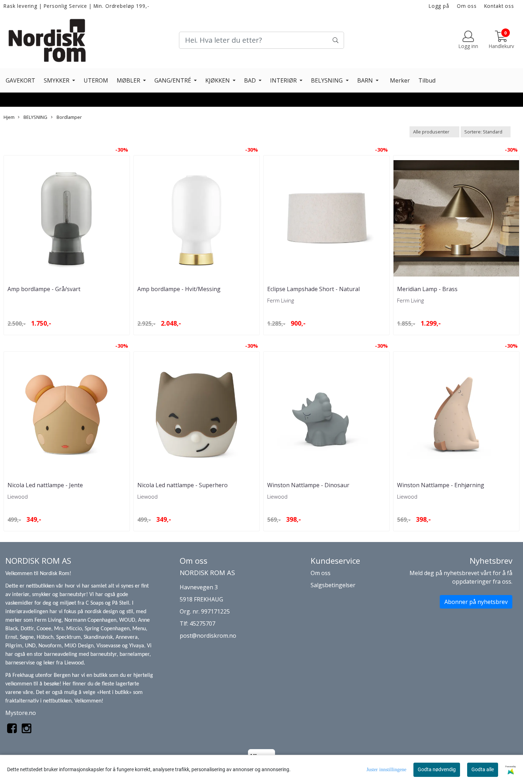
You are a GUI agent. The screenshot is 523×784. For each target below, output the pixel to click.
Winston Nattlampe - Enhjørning (440, 485)
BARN (365, 80)
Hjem (9, 117)
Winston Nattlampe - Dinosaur (308, 485)
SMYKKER (57, 80)
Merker (400, 80)
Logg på (439, 5)
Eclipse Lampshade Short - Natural (313, 289)
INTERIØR (284, 80)
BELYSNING (327, 80)
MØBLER (129, 80)
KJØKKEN (218, 80)
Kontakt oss (499, 5)
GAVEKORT (20, 80)
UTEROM (96, 80)
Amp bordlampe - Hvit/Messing (179, 289)
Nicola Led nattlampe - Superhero (182, 485)
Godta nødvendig (437, 769)
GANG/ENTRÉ (173, 80)
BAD (250, 80)
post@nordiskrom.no (208, 636)
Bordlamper (69, 117)
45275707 (202, 623)
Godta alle (482, 769)
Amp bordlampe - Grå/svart (43, 289)
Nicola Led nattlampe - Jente (45, 485)
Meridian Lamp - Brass (427, 289)
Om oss (467, 5)
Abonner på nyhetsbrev (476, 602)
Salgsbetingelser (333, 585)
